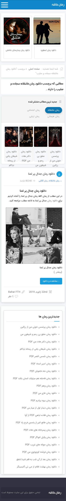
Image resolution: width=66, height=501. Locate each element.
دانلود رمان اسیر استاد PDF (43, 364)
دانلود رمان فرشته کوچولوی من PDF (39, 452)
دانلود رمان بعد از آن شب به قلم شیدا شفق (36, 459)
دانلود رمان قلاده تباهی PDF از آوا (40, 415)
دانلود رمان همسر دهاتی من (14, 50)
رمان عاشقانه (53, 110)
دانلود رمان (52, 201)
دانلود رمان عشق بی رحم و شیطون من (38, 334)
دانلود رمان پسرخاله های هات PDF (40, 430)
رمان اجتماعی (33, 110)
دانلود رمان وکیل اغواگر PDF (43, 437)
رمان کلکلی (43, 181)
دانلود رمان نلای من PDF (44, 393)
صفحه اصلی (34, 69)
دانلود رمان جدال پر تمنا (41, 174)
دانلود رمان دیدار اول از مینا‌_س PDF (39, 408)
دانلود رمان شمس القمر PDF (42, 356)
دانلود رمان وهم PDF (46, 386)
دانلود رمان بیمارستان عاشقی (45, 50)
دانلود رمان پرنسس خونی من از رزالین (38, 327)
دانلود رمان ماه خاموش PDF (43, 371)
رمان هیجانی (53, 116)
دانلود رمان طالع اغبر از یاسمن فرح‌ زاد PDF (36, 423)
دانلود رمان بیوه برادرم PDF (43, 401)
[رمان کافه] (55, 5)
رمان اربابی (34, 116)
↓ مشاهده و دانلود (51, 281)
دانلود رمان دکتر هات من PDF (42, 342)
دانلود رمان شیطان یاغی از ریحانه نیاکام (38, 349)
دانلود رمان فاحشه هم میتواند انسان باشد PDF (34, 378)
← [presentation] (6, 31)
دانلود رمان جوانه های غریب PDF (40, 445)
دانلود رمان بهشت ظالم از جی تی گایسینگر (36, 467)
